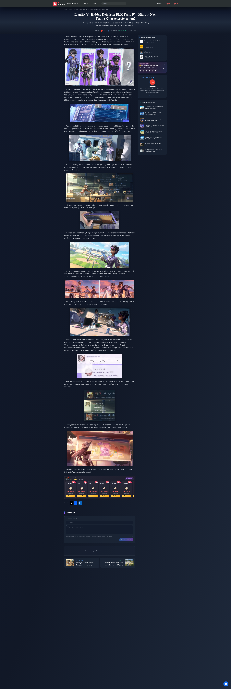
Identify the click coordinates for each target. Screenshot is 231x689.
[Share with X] (71, 503)
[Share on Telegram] (149, 70)
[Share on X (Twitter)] (143, 70)
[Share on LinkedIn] (152, 70)
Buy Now (70, 495)
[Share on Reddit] (155, 70)
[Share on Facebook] (140, 70)
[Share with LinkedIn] (80, 503)
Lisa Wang (152, 86)
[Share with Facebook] (75, 503)
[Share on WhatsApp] (146, 70)
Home (65, 9)
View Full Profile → (152, 95)
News (70, 9)
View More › (129, 478)
